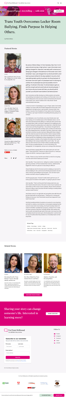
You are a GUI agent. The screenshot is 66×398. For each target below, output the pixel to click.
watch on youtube (12, 96)
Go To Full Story (13, 261)
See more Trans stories (33, 294)
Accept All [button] (59, 395)
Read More (13, 92)
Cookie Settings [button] (46, 395)
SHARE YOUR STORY (53, 313)
